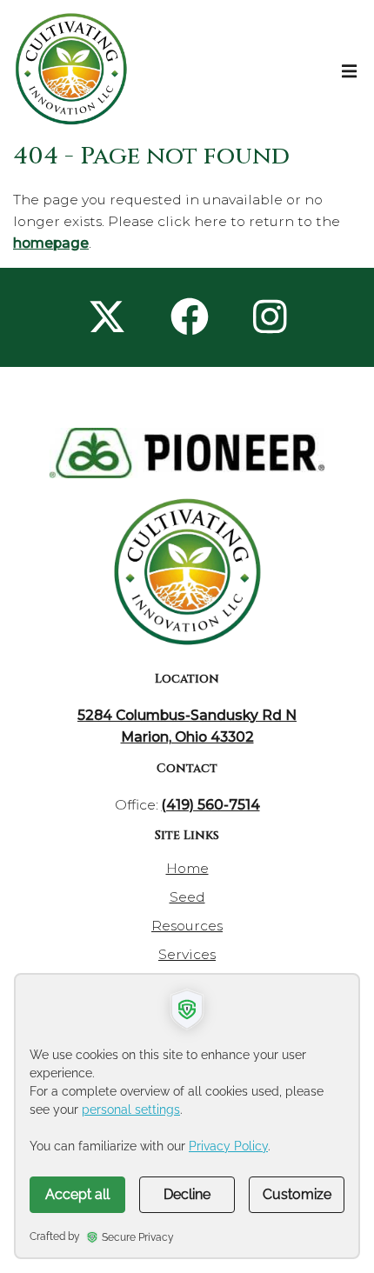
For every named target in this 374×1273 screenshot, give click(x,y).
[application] (187, 1116)
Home (187, 868)
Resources (187, 925)
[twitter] (107, 317)
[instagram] (270, 317)
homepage (51, 243)
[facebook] (189, 317)
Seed (187, 897)
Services (187, 954)
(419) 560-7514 (211, 804)
